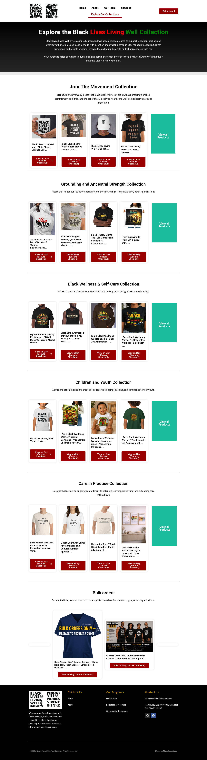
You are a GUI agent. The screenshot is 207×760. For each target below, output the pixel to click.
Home (82, 7)
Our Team (109, 7)
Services (126, 7)
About (95, 7)
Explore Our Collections (105, 14)
